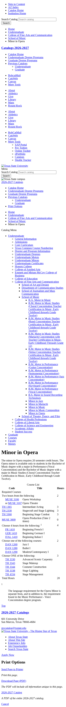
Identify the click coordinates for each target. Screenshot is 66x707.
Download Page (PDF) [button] (13, 680)
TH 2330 (7, 510)
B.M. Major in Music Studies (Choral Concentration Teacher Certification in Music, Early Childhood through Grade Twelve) (44, 309)
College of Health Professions (31, 419)
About (11, 90)
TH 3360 (7, 514)
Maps (11, 102)
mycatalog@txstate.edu (13, 628)
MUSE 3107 (15, 503)
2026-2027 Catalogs (12, 182)
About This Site (16, 640)
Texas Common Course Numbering (34, 248)
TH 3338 (10, 570)
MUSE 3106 (12, 499)
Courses (12, 437)
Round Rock (15, 105)
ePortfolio (20, 153)
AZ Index (13, 7)
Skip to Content (16, 4)
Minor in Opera (36, 413)
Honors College (23, 266)
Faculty (12, 440)
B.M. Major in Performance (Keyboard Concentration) (43, 384)
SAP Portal (21, 144)
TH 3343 (10, 563)
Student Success (23, 431)
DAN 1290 (11, 551)
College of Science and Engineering (34, 425)
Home (11, 29)
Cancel (5, 704)
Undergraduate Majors (27, 257)
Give (10, 96)
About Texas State (18, 636)
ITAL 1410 (11, 537)
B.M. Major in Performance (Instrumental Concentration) (43, 372)
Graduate (20, 69)
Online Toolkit (22, 150)
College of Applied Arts (27, 269)
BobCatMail (14, 132)
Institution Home (17, 13)
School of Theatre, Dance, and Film (41, 416)
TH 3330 (10, 559)
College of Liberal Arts (27, 422)
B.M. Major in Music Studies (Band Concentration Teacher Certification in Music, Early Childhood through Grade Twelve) (44, 324)
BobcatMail (14, 75)
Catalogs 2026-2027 (15, 48)
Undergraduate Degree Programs (25, 57)
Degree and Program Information (32, 251)
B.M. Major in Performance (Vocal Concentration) (43, 390)
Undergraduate (16, 32)
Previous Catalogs (17, 63)
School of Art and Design (35, 284)
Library (12, 99)
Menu (4, 168)
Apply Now (7, 654)
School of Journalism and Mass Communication (38, 292)
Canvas (12, 81)
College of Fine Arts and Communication (30, 35)
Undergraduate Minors (27, 260)
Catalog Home (16, 10)
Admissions (21, 241)
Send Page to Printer (12, 669)
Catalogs (19, 157)
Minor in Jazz (35, 401)
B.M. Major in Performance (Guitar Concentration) (43, 366)
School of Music (17, 38)
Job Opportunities (17, 646)
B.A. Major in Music (39, 300)
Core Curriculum (24, 245)
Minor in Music (36, 407)
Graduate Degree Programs (22, 60)
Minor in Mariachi (38, 404)
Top (3, 605)
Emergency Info (16, 643)
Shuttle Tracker (23, 160)
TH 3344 (10, 566)
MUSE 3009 (9, 519)
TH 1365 (7, 506)
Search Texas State (18, 649)
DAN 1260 (11, 544)
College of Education (26, 278)
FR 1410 (10, 529)
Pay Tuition (21, 147)
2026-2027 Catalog (11, 692)
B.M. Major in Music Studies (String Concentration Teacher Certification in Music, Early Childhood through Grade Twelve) (44, 355)
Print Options (15, 206)
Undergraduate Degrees (27, 254)
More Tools (14, 84)
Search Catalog (9, 19)
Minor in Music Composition (43, 410)
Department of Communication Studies (42, 287)
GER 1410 (11, 533)
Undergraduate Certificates (29, 263)
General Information (26, 238)
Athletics (13, 93)
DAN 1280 (11, 548)
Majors (12, 443)
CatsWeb (13, 78)
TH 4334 (10, 574)
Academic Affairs (24, 428)
